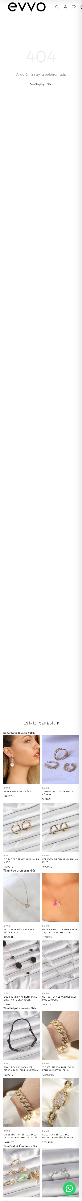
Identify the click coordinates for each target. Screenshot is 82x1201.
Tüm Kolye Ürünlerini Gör (19, 1008)
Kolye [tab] (14, 733)
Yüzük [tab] (31, 733)
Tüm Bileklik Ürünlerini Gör (20, 1146)
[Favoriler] (73, 7)
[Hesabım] (65, 7)
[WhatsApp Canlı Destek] (69, 1188)
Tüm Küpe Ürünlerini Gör (19, 870)
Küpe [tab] (6, 733)
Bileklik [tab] (22, 733)
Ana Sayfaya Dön (41, 84)
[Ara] (57, 7)
